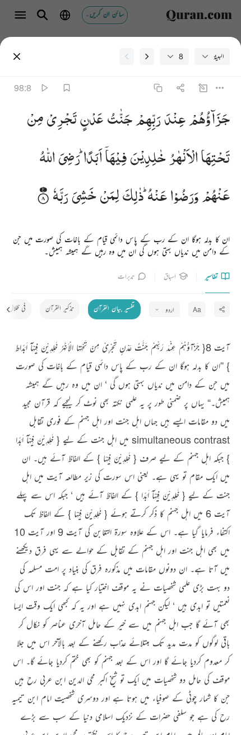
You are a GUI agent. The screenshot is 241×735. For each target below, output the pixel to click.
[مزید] (220, 87)
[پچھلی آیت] (147, 56)
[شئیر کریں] (180, 87)
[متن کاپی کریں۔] (158, 87)
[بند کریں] (17, 56)
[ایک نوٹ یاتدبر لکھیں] (203, 87)
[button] (208, 121)
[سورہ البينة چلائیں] (44, 87)
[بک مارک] (66, 87)
